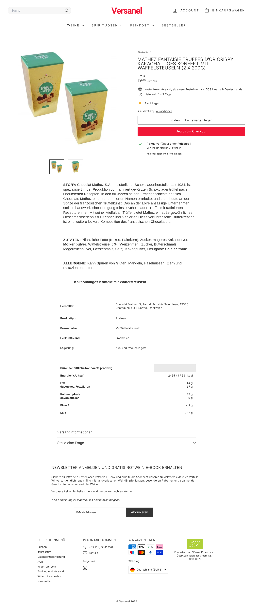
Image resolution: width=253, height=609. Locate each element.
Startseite (143, 52)
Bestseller (174, 25)
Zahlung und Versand (51, 571)
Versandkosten (164, 111)
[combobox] (39, 10)
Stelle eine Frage (70, 443)
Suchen (42, 546)
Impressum (44, 551)
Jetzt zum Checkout (191, 131)
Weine (74, 25)
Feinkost (140, 25)
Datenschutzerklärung (51, 556)
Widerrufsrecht (47, 566)
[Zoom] (66, 98)
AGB (40, 561)
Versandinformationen (75, 432)
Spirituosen (105, 25)
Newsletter (44, 581)
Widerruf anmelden (49, 576)
